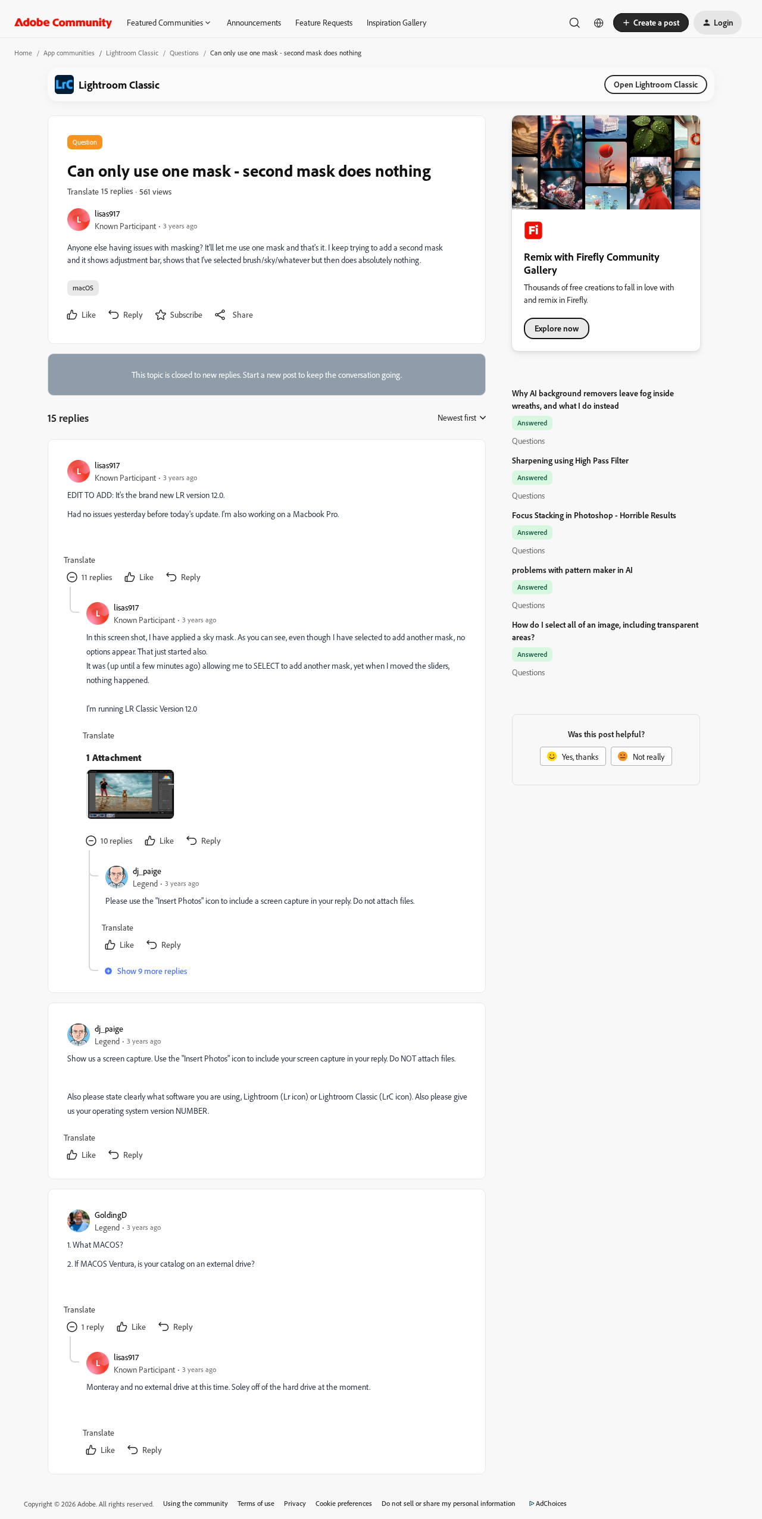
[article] (266, 523)
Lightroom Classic (132, 52)
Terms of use (256, 1503)
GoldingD (111, 1215)
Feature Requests (323, 22)
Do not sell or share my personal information (449, 1503)
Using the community (195, 1503)
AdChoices (551, 1503)
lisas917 (107, 213)
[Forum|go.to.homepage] (63, 22)
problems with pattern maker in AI (572, 570)
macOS (83, 287)
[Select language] (598, 22)
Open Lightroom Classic (656, 84)
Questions (184, 52)
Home (23, 52)
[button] (651, 22)
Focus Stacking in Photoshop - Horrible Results (594, 515)
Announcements (254, 22)
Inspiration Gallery (396, 22)
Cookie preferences (344, 1503)
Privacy (295, 1503)
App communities (69, 52)
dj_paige (147, 871)
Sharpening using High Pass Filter (570, 460)
